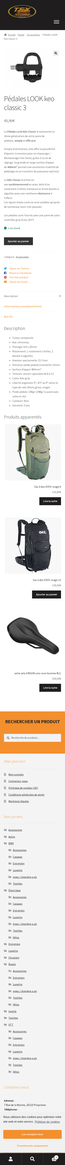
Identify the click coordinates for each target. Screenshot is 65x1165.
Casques (17, 857)
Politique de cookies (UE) (23, 788)
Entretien (18, 863)
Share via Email (19, 282)
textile (12, 1011)
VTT (10, 1024)
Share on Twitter (19, 268)
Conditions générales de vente (26, 794)
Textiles (17, 883)
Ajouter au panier (18, 241)
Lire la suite (50, 501)
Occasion (13, 957)
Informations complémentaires (23, 306)
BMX (11, 843)
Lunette (17, 870)
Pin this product (19, 277)
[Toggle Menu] (56, 22)
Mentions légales (18, 801)
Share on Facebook (20, 273)
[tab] (32, 296)
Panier (50, 1156)
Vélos (16, 937)
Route (21, 34)
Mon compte (16, 774)
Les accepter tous (32, 1134)
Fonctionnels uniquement (32, 1145)
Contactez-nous (18, 781)
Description (11, 296)
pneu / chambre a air (25, 877)
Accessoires (33, 34)
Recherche (32, 1159)
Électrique (14, 890)
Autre (11, 836)
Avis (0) (8, 316)
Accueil (11, 34)
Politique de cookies (47, 1121)
